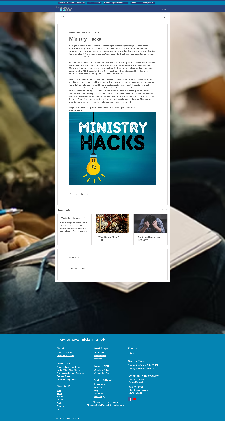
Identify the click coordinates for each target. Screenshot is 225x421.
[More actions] (154, 32)
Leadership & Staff (65, 355)
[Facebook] (130, 399)
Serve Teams (100, 352)
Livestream (99, 384)
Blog (96, 390)
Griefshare (61, 399)
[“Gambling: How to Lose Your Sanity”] (150, 223)
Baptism (98, 358)
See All (165, 209)
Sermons (98, 393)
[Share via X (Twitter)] (76, 194)
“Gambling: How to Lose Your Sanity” (148, 238)
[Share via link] (87, 194)
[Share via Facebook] (70, 194)
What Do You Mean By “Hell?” (109, 238)
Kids (59, 390)
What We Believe (64, 352)
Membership (100, 355)
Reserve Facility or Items (68, 367)
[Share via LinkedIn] (82, 194)
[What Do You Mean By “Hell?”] (112, 223)
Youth (59, 393)
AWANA (60, 396)
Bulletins (98, 387)
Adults (59, 403)
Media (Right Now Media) (68, 370)
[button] (164, 17)
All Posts (60, 17)
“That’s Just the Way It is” (72, 218)
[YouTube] (134, 399)
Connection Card (102, 373)
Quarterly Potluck (102, 370)
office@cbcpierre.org (138, 390)
